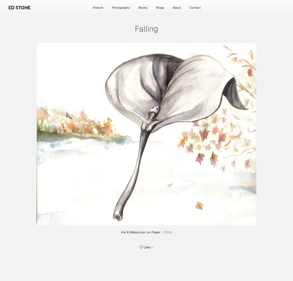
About (177, 8)
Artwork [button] (98, 8)
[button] (146, 134)
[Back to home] (19, 7)
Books (143, 8)
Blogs (160, 8)
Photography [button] (121, 8)
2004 (168, 232)
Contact (195, 8)
